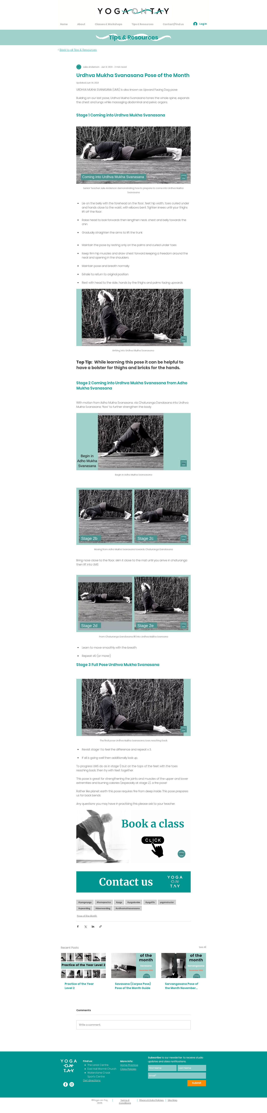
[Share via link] (100, 926)
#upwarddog (84, 908)
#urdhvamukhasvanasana (128, 908)
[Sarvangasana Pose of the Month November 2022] (183, 965)
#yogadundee (133, 902)
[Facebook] (65, 1084)
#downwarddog (102, 908)
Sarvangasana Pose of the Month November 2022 (181, 986)
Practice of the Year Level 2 (79, 986)
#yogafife (150, 902)
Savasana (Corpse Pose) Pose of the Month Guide (133, 986)
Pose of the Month (87, 915)
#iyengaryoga (84, 902)
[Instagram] (71, 1084)
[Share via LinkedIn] (92, 926)
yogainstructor (167, 902)
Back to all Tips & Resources (78, 50)
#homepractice (104, 902)
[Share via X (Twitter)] (85, 926)
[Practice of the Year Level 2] (83, 965)
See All (202, 947)
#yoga (119, 902)
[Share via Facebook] (77, 926)
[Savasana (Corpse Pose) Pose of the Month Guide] (133, 965)
